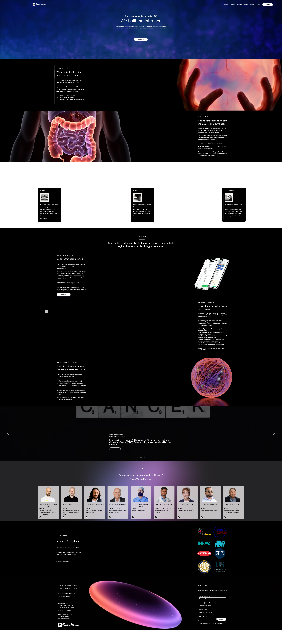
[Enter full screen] (95, 343)
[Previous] (8, 433)
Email (202, 616)
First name (204, 596)
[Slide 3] (140, 457)
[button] (267, 4)
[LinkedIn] (40, 517)
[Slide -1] (137, 457)
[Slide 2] (144, 457)
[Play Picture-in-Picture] (92, 343)
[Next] (274, 433)
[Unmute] (48, 343)
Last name (204, 603)
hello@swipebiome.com (69, 593)
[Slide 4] (141, 457)
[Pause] (46, 343)
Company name (202, 609)
